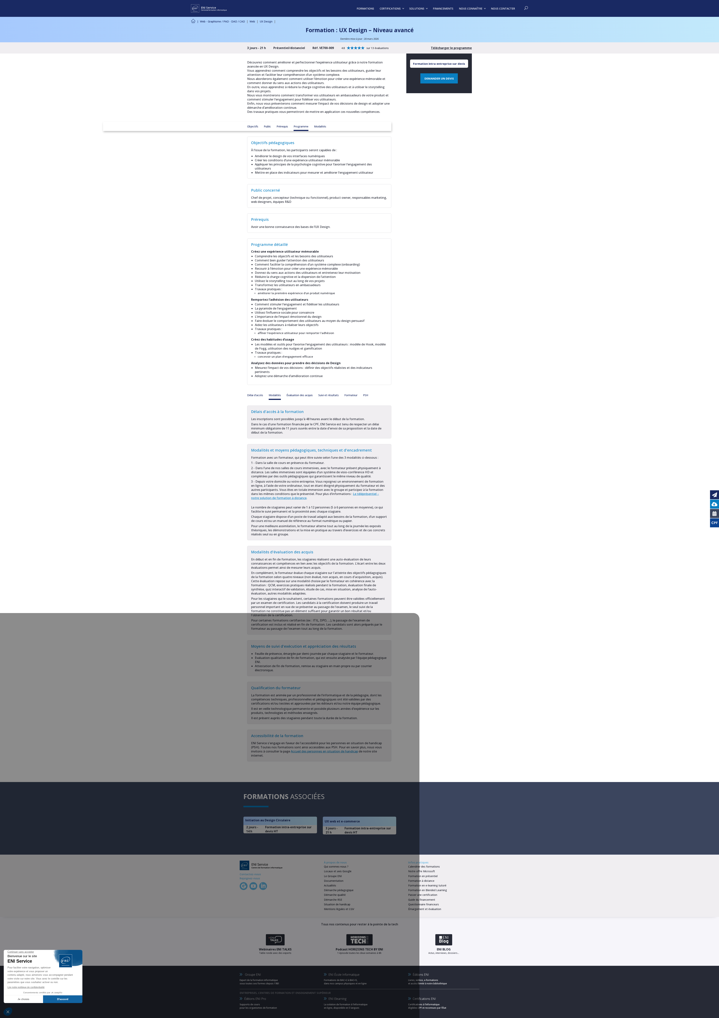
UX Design (266, 21)
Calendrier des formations (424, 866)
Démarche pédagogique (339, 890)
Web (252, 21)
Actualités (330, 885)
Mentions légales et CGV (339, 909)
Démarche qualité (335, 895)
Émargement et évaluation (424, 909)
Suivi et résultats (328, 395)
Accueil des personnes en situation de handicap (324, 751)
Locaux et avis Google (337, 871)
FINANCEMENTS (443, 8)
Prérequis (282, 126)
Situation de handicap (337, 904)
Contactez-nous (250, 874)
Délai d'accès (255, 395)
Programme (301, 126)
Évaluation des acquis (299, 395)
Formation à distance (421, 881)
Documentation (333, 881)
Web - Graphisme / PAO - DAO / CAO (222, 21)
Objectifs (252, 126)
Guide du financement (421, 899)
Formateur (350, 395)
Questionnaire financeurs (423, 904)
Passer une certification (422, 895)
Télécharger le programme (451, 48)
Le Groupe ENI (333, 876)
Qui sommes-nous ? (336, 866)
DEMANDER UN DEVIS (439, 78)
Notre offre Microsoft (421, 871)
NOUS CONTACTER (503, 8)
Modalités (320, 126)
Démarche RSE (333, 899)
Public (267, 126)
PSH (365, 395)
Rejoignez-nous (250, 878)
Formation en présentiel (423, 876)
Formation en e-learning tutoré (427, 885)
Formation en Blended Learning (427, 890)
